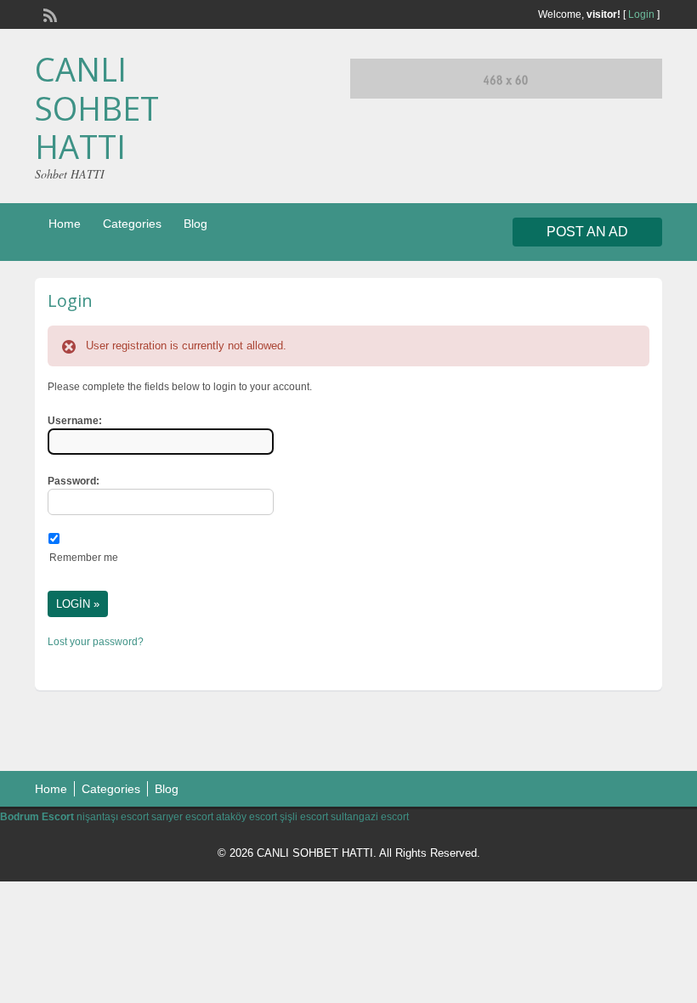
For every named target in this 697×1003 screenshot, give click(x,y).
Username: (75, 421)
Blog (195, 223)
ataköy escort (246, 817)
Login (641, 14)
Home (64, 223)
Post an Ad (587, 231)
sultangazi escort (370, 817)
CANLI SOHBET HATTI (97, 107)
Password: (73, 481)
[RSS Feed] (48, 13)
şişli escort (304, 817)
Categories (132, 223)
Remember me (83, 558)
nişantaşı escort (112, 817)
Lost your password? (96, 642)
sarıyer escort (182, 817)
